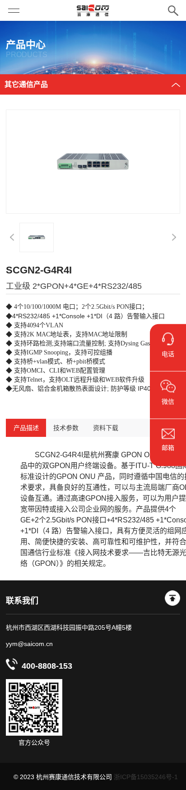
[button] (12, 237)
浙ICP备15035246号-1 (146, 776)
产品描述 (25, 427)
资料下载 (105, 427)
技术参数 (66, 427)
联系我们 (22, 600)
